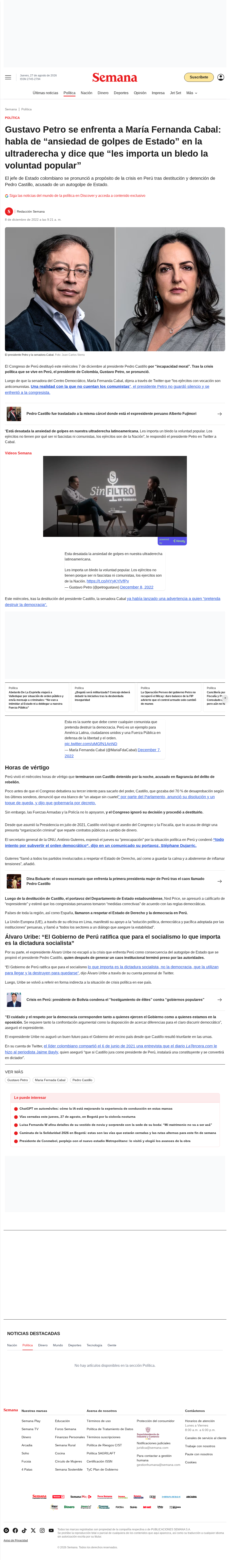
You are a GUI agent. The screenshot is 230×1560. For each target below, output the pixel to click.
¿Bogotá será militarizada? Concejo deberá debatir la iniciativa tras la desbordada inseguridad (102, 696)
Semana (11, 109)
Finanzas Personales (70, 1437)
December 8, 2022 (136, 587)
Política (26, 109)
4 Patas (27, 1469)
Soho (25, 1453)
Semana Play (31, 1421)
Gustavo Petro (17, 1080)
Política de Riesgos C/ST (104, 1445)
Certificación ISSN (99, 1461)
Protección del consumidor (156, 1421)
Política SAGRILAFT (101, 1453)
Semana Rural (65, 1445)
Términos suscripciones (103, 1437)
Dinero (26, 1437)
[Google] (6, 1530)
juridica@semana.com (152, 1447)
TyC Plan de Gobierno (102, 1469)
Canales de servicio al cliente (205, 1438)
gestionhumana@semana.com (158, 1465)
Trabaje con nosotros (200, 1446)
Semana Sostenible (69, 1469)
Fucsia (26, 1461)
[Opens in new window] (15, 1530)
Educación (62, 1421)
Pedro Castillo (82, 1080)
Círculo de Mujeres (68, 1461)
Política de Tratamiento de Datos (110, 1429)
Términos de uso (99, 1421)
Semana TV (30, 1429)
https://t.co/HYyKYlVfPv (108, 581)
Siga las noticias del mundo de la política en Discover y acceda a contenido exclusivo (77, 196)
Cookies (191, 1462)
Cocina (60, 1453)
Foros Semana (65, 1429)
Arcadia (27, 1445)
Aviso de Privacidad (20, 1540)
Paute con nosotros (199, 1454)
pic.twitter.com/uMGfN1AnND (91, 744)
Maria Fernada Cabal (50, 1080)
